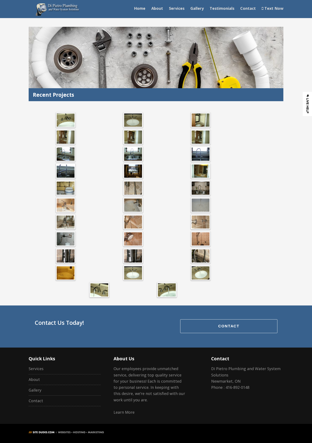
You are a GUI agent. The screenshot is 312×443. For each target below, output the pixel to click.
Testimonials (222, 8)
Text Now (273, 8)
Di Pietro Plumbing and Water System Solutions (57, 9)
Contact (248, 8)
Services (176, 8)
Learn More (124, 412)
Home (139, 8)
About (157, 8)
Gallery (197, 8)
